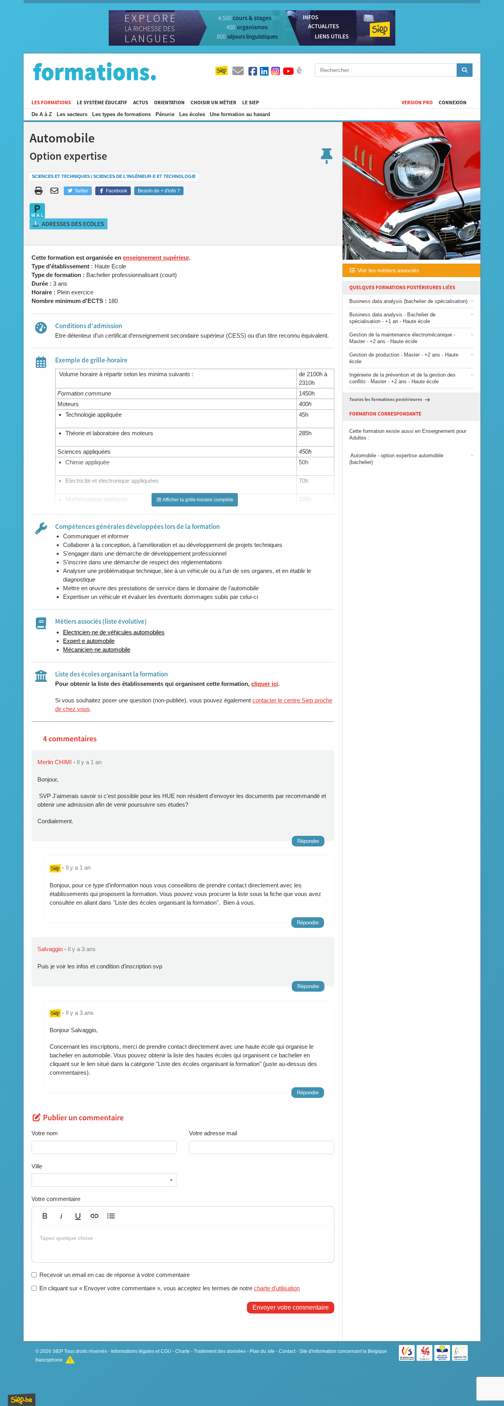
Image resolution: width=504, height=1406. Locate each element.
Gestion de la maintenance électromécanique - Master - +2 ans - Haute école (402, 338)
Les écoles (192, 114)
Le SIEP (250, 102)
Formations (95, 71)
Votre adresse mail (213, 1133)
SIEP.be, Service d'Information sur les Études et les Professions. (21, 1399)
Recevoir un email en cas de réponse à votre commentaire (114, 1274)
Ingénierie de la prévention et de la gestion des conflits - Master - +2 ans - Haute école (402, 378)
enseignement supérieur (156, 257)
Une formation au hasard (240, 114)
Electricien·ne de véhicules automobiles (114, 632)
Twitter (80, 191)
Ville (37, 1166)
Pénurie (165, 114)
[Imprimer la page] (39, 191)
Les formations (51, 102)
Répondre (308, 841)
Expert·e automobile (89, 640)
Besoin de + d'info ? (159, 191)
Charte (182, 1351)
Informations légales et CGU (141, 1351)
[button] (44, 1216)
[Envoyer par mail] (56, 191)
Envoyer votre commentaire (290, 1307)
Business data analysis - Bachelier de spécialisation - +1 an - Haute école (392, 318)
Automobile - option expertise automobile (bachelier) (396, 459)
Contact (287, 1351)
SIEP (57, 1351)
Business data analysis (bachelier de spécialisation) (408, 301)
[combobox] (104, 1180)
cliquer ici (264, 683)
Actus (140, 102)
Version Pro (417, 102)
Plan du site (262, 1351)
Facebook (116, 191)
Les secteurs (72, 114)
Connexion (453, 102)
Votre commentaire (56, 1198)
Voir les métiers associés (387, 270)
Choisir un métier (213, 102)
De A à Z (42, 114)
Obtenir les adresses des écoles (69, 223)
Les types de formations (121, 114)
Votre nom (45, 1133)
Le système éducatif (102, 102)
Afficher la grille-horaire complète (197, 500)
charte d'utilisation (277, 1288)
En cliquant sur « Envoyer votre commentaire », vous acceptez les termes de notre (169, 1288)
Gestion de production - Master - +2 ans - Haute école (403, 358)
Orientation (169, 102)
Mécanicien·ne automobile (96, 649)
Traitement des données (220, 1351)
